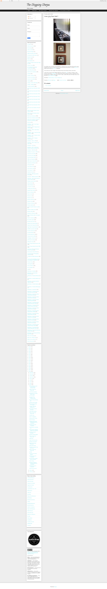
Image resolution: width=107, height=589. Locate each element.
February (31, 471)
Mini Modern (29, 497)
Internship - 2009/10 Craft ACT (32, 176)
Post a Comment (48, 85)
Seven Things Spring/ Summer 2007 (33, 243)
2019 (30, 351)
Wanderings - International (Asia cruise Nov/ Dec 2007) (33, 292)
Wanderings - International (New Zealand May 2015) (33, 314)
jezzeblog (29, 494)
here (66, 72)
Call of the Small (30, 481)
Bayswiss (76, 67)
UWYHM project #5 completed (32, 425)
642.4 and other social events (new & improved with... (33, 387)
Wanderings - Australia (31, 271)
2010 (30, 365)
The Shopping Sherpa (38, 5)
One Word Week (30, 232)
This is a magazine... (33, 416)
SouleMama (29, 519)
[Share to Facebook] (71, 80)
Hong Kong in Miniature (31, 162)
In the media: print (30, 166)
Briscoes (54, 68)
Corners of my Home (63, 80)
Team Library (31, 460)
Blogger (55, 586)
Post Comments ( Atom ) (64, 93)
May (30, 383)
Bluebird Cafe (29, 57)
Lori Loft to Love (30, 186)
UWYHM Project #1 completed (32, 466)
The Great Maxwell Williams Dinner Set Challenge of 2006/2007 (33, 260)
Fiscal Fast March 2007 (31, 157)
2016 (30, 355)
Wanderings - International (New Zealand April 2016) (33, 295)
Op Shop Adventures (31, 234)
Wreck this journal (30, 341)
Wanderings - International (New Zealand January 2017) (33, 306)
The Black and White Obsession (33, 256)
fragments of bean (30, 485)
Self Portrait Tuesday (31, 239)
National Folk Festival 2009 (32, 223)
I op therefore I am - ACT (31, 488)
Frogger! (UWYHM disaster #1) (32, 407)
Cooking (29, 73)
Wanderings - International (32, 289)
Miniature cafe (30, 201)
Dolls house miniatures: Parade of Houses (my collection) (33, 120)
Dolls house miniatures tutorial (32, 117)
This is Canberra (30, 265)
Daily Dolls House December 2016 (33, 93)
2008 (30, 368)
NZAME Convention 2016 (32, 228)
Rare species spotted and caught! (33, 404)
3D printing (29, 47)
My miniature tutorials (43, 10)
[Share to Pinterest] (72, 80)
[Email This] (67, 80)
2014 (30, 358)
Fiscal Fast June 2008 (31, 155)
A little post (31, 438)
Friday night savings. (33, 411)
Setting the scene (30, 241)
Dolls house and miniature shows (33, 107)
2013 (30, 360)
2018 (30, 352)
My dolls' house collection (53, 10)
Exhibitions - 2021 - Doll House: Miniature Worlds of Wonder (33, 148)
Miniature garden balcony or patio (33, 206)
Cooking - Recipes (30, 75)
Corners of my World (31, 79)
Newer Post (46, 90)
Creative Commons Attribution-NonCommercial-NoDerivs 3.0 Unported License (32, 553)
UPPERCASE (29, 523)
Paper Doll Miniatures (31, 508)
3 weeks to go (31, 415)
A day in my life (30, 49)
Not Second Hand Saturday (32, 432)
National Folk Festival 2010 (32, 225)
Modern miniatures (30, 217)
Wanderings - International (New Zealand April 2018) (33, 297)
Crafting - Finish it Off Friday (32, 82)
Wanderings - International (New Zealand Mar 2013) (33, 308)
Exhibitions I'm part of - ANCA (32, 151)
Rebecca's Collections (31, 514)
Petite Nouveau (30, 510)
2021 (30, 348)
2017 (30, 354)
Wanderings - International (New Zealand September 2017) (33, 328)
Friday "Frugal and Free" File (32, 390)
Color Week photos (30, 69)
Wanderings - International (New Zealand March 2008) (33, 311)
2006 (30, 371)
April (30, 384)
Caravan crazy (30, 65)
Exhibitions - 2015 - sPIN (31, 140)
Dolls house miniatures (31, 115)
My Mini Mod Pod (30, 505)
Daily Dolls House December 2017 (33, 96)
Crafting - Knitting (30, 84)
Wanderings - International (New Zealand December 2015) (33, 303)
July (30, 380)
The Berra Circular (30, 521)
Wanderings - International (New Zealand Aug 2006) (33, 300)
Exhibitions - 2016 (30, 145)
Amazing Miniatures (30, 477)
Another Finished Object (33, 434)
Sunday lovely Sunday (33, 402)
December (31, 372)
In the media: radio (30, 168)
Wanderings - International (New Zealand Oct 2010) (33, 319)
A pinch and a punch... (33, 468)
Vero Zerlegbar (30, 267)
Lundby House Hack (31, 188)
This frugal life (30, 263)
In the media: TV (30, 170)
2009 (30, 366)
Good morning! (32, 419)
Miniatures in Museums (31, 213)
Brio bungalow (30, 60)
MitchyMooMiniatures (31, 503)
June (31, 381)
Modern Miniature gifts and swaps (33, 215)
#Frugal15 (29, 44)
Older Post (77, 90)
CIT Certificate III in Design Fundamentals (32, 68)
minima (28, 501)
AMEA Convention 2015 (31, 53)
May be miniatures (30, 192)
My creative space (30, 219)
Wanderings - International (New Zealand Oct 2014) (33, 322)
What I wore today (30, 335)
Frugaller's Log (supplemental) (32, 398)
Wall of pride (34, 10)
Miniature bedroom (30, 199)
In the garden (29, 164)
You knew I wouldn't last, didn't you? (33, 448)
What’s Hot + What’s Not (31, 337)
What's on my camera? (31, 339)
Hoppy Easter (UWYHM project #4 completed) (33, 430)
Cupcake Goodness (31, 86)
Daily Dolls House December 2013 (33, 88)
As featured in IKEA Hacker (32, 55)
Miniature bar (29, 197)
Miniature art (29, 195)
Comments (31, 18)
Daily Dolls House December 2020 (33, 102)
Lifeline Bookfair (30, 184)
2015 (30, 357)
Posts (30, 16)
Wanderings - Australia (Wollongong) (33, 286)
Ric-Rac (28, 516)
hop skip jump (29, 486)
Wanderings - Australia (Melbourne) (33, 278)
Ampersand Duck (30, 479)
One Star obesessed (31, 230)
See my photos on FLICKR (65, 10)
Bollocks (29, 58)
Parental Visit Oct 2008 (31, 236)
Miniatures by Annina (31, 499)
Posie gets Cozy (30, 512)
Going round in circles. (33, 418)
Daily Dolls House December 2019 (33, 99)
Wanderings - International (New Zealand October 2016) (33, 325)
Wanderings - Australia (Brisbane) (33, 275)
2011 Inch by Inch (30, 46)
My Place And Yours (31, 221)
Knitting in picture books (31, 181)
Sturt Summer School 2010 (32, 251)
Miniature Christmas (31, 203)
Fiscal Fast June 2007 (31, 153)
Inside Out (29, 492)
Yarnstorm (29, 525)
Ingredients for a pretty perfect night (33, 394)
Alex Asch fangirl (30, 51)
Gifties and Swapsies (31, 159)
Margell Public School (31, 190)
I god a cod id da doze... (33, 440)
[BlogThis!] (69, 80)
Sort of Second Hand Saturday (33, 409)
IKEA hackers (29, 490)
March (31, 470)
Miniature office (30, 211)
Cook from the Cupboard (31, 71)
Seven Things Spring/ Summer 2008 (33, 246)
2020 (30, 349)
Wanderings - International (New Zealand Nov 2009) (33, 317)
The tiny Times (30, 261)
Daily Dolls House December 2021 (33, 104)
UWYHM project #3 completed (32, 456)
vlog (28, 269)
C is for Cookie (32, 395)
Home (29, 10)
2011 (30, 363)
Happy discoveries (32, 445)
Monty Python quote (52, 75)
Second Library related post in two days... (33, 459)
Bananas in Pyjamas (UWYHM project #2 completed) (33, 463)
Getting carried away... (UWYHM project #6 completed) (33, 422)
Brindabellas (54, 73)
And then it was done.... (33, 441)
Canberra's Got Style (31, 483)
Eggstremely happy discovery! (32, 443)
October (31, 375)
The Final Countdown (33, 391)
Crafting (28, 80)
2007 (30, 369)
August (31, 378)
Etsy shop (29, 122)
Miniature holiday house (31, 209)
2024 (30, 346)
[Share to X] (70, 80)
